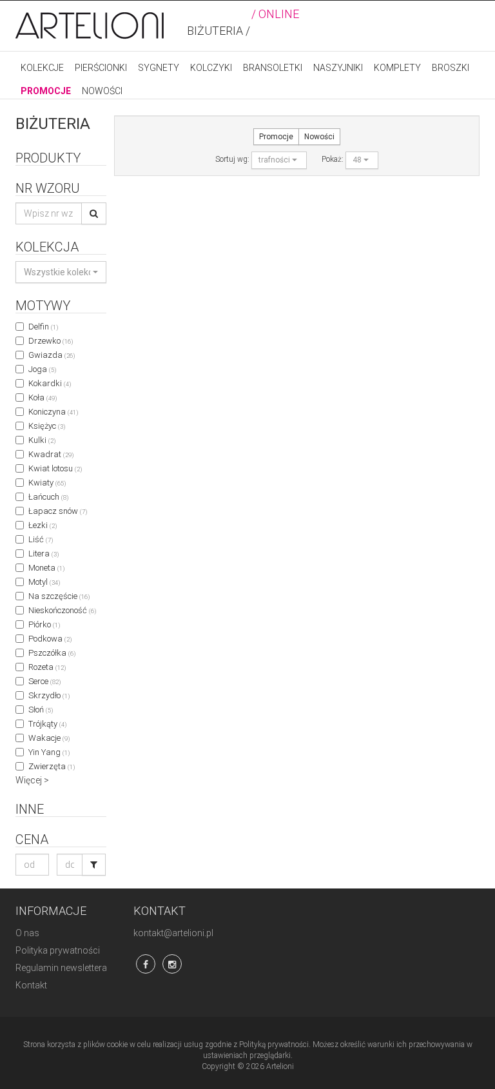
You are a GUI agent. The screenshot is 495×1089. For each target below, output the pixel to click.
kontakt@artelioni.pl (173, 933)
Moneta (46, 568)
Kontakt (31, 985)
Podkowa (50, 638)
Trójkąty (47, 724)
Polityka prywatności (57, 950)
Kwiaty (47, 482)
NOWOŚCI (102, 91)
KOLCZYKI (211, 68)
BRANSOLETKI (272, 68)
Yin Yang (49, 752)
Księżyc (46, 426)
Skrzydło (49, 695)
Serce (44, 681)
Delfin (43, 326)
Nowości (319, 136)
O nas (27, 933)
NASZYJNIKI (338, 68)
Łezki (42, 525)
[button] (60, 272)
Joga (42, 369)
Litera (43, 553)
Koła (42, 397)
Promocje (276, 136)
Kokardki (49, 383)
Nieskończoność (62, 610)
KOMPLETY (397, 68)
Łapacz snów (57, 511)
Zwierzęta (51, 766)
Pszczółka (51, 653)
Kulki (41, 440)
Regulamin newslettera (61, 968)
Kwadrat (50, 454)
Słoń (40, 709)
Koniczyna (53, 412)
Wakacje (49, 738)
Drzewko (50, 341)
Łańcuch (48, 497)
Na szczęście (59, 596)
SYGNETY (158, 68)
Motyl (44, 582)
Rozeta (47, 667)
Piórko (44, 624)
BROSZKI (450, 68)
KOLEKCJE (42, 68)
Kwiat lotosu (55, 468)
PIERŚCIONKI (101, 68)
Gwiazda (51, 355)
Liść (40, 539)
